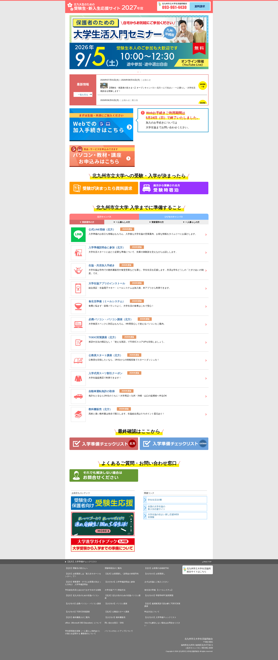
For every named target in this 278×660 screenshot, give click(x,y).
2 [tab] (140, 72)
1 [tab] (138, 72)
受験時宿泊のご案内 (113, 568)
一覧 (83, 94)
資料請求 (200, 6)
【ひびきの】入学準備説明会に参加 (120, 582)
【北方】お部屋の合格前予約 (156, 568)
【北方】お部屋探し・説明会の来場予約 (122, 574)
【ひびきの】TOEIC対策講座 (77, 612)
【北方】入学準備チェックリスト (82, 561)
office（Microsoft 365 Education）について (83, 623)
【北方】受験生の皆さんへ (76, 568)
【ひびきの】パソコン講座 (116, 603)
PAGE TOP (207, 562)
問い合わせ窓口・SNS (114, 623)
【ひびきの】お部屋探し (154, 574)
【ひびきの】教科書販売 (115, 617)
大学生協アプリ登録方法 (115, 590)
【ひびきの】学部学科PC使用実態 (158, 595)
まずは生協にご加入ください (156, 582)
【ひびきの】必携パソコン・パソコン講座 (83, 603)
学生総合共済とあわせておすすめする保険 (83, 590)
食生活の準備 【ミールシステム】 (158, 590)
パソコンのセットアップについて (119, 631)
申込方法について (151, 612)
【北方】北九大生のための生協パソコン (82, 595)
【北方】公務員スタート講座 (117, 612)
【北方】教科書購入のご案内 (77, 617)
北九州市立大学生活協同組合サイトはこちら (199, 570)
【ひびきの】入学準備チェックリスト (160, 617)
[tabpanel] (139, 42)
